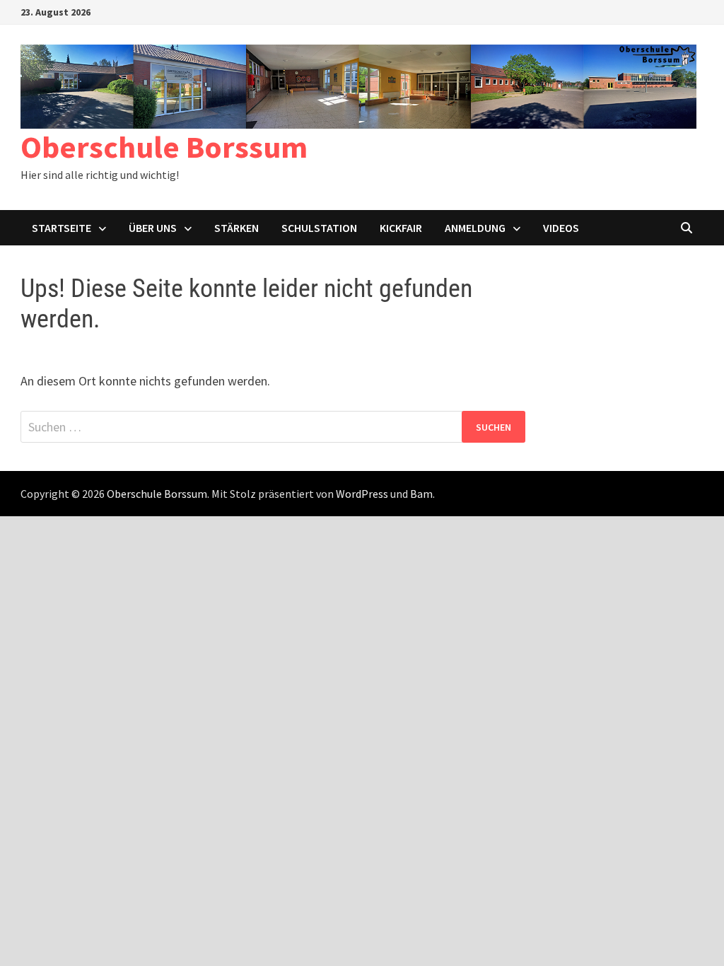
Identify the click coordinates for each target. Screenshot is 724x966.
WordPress (362, 494)
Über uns (153, 228)
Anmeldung (475, 228)
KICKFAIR (401, 228)
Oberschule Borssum (164, 146)
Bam (421, 494)
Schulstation (319, 228)
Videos (561, 228)
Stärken (236, 228)
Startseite (61, 228)
